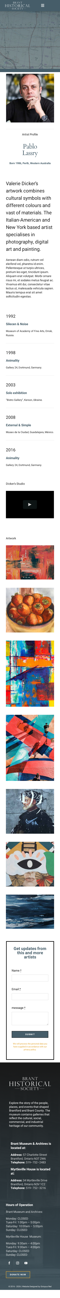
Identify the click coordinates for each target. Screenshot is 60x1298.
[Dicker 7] (30, 896)
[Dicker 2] (30, 590)
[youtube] (26, 1263)
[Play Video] (30, 504)
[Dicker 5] (30, 791)
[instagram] (17, 1263)
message (18, 1008)
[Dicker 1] (30, 547)
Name (16, 971)
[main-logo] (17, 3)
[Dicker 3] (30, 642)
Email (16, 989)
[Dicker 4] (30, 717)
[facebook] (9, 1263)
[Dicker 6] (30, 844)
